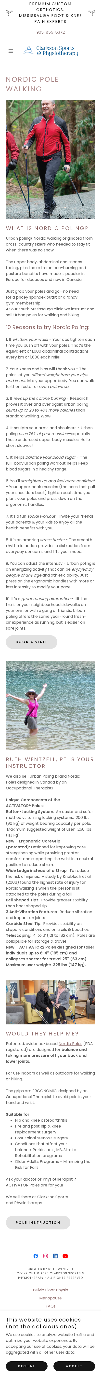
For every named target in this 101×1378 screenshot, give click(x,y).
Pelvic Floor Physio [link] (50, 1290)
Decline (26, 1366)
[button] (12, 51)
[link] (50, 51)
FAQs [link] (51, 1306)
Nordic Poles (70, 1044)
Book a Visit (32, 641)
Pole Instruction (38, 1222)
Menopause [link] (50, 1298)
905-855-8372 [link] (51, 32)
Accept (74, 1366)
